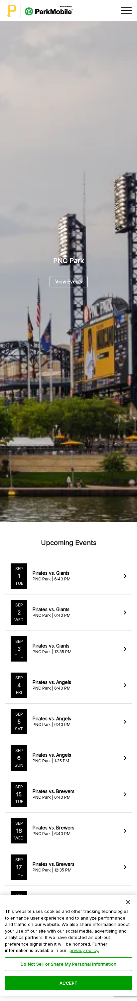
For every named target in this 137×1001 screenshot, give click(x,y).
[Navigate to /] (40, 11)
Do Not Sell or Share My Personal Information (68, 964)
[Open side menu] (126, 10)
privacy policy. (84, 950)
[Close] (128, 902)
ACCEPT (68, 983)
